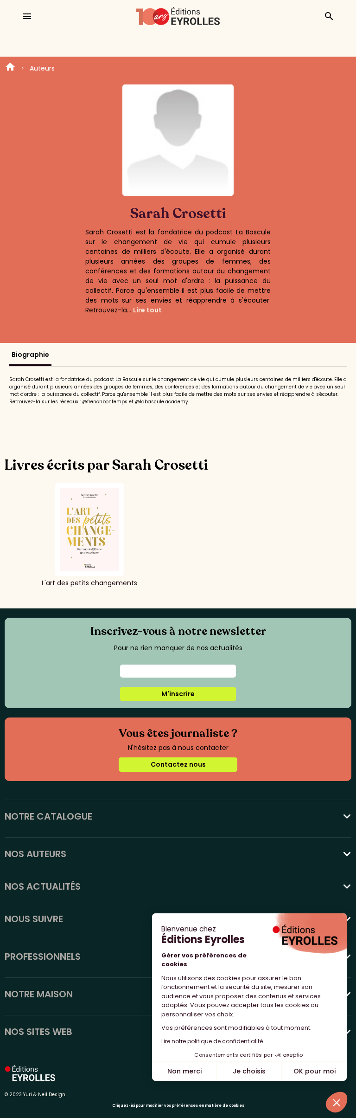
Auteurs (42, 68)
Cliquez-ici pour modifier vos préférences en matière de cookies (178, 1105)
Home (10, 68)
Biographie (30, 354)
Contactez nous (178, 764)
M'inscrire (178, 693)
